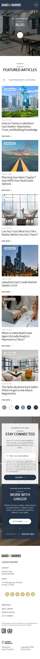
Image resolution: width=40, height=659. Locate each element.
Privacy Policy (13, 471)
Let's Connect (8, 616)
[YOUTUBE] (28, 594)
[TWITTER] (22, 594)
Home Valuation (8, 612)
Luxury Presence (8, 649)
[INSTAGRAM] (12, 594)
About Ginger (7, 609)
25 (29, 407)
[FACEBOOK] (7, 594)
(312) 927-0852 (28, 534)
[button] (20, 521)
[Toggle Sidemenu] (36, 5)
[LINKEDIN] (17, 594)
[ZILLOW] (33, 594)
